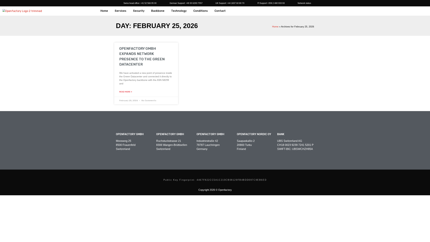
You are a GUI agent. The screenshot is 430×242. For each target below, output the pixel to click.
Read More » (125, 92)
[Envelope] (231, 175)
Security (138, 10)
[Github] (218, 175)
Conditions (200, 10)
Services (120, 10)
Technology (179, 10)
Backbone (157, 10)
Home (104, 10)
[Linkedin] (211, 175)
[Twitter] (205, 175)
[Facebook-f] (199, 175)
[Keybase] (224, 175)
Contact (220, 10)
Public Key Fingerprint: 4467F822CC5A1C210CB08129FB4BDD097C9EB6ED (215, 180)
